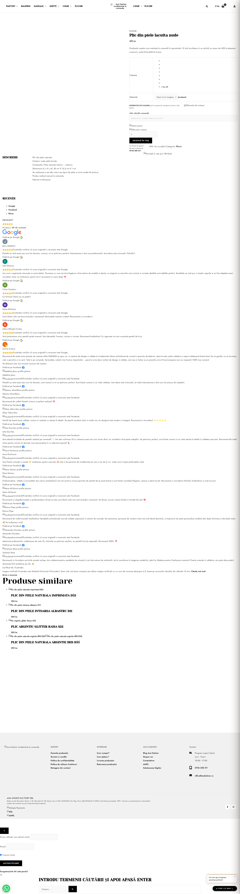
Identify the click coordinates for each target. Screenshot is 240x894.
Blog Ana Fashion (151, 753)
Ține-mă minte (8, 855)
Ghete (53, 6)
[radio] (198, 61)
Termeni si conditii (59, 756)
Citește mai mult (198, 571)
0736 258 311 (135, 150)
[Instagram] (233, 807)
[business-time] (190, 753)
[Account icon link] (234, 6)
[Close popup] (4, 831)
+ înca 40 (164, 87)
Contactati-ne (148, 760)
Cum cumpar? (103, 753)
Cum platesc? (103, 756)
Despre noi (148, 756)
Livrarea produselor (105, 760)
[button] (16, 6)
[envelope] (190, 775)
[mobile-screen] (190, 768)
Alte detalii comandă (139, 113)
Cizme (66, 6)
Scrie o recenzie (9, 575)
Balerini (25, 6)
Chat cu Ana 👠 (226, 888)
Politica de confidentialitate (62, 760)
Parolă (3, 846)
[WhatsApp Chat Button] (6, 888)
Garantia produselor (59, 753)
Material (133, 97)
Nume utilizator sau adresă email (14, 837)
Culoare (133, 75)
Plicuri (79, 6)
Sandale (39, 6)
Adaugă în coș (141, 140)
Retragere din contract (60, 767)
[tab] (123, 206)
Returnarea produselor (107, 764)
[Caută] (72, 889)
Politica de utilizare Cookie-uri (64, 764)
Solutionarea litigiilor (152, 767)
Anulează (182, 97)
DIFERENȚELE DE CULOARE (139, 105)
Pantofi (10, 6)
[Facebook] (227, 807)
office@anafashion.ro (204, 775)
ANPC (146, 764)
